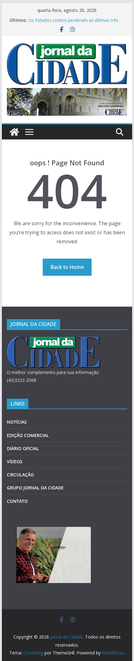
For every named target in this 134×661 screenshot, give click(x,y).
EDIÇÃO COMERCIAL (28, 435)
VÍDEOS (14, 461)
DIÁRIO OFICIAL (23, 448)
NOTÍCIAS (17, 422)
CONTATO (17, 501)
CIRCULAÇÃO (20, 475)
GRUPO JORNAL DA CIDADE (35, 488)
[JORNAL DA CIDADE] (53, 340)
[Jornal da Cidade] (14, 131)
